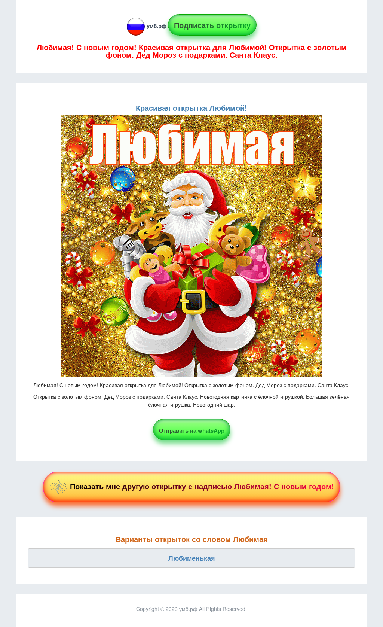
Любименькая (191, 558)
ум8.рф (156, 26)
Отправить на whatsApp (191, 430)
